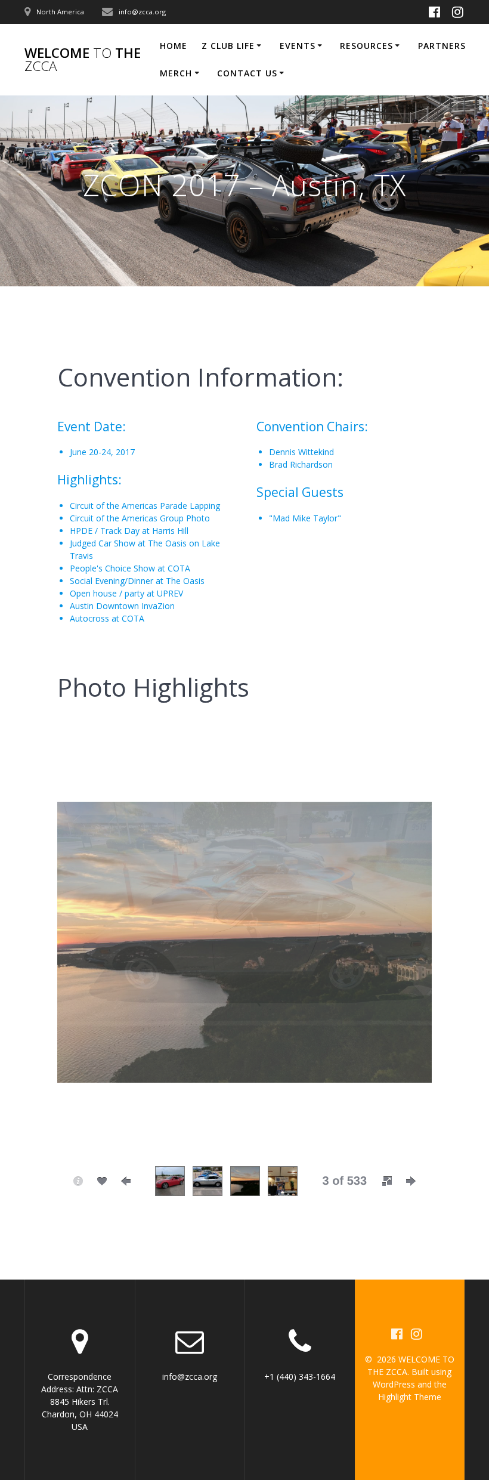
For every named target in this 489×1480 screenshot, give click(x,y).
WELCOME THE (82, 60)
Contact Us (247, 73)
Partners (442, 45)
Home (173, 45)
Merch (176, 73)
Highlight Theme (409, 1396)
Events (297, 45)
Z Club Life (228, 45)
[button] (387, 1181)
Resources (366, 45)
